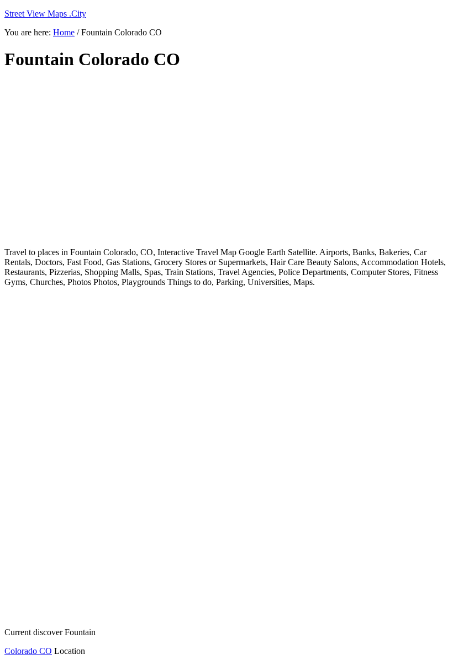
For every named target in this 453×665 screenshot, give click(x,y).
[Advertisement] (226, 159)
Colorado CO (28, 651)
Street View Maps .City (45, 13)
